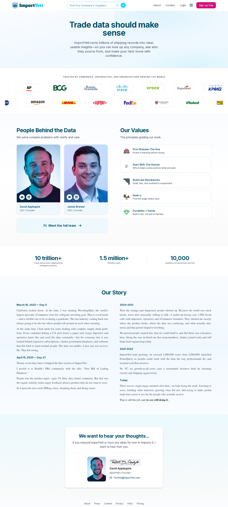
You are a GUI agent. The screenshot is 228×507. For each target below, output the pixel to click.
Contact (170, 5)
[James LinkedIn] (76, 197)
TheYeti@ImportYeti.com (126, 477)
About (157, 5)
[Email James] (69, 197)
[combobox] (97, 5)
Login (183, 5)
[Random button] (117, 5)
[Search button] (123, 5)
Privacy (119, 503)
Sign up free (206, 5)
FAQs (130, 503)
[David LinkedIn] (29, 197)
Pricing (140, 503)
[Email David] (22, 197)
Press (97, 503)
